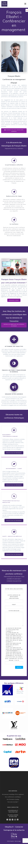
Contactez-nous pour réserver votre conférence (14, 130)
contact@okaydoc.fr (13, 810)
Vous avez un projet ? (12, 802)
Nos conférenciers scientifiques (13, 797)
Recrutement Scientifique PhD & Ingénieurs (13, 794)
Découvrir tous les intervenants (14, 452)
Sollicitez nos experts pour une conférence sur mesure (14, 325)
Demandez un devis (14, 300)
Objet (14, 604)
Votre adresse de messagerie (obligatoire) (14, 596)
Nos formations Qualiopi (13, 799)
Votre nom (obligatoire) (14, 588)
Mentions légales (18, 841)
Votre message (14, 610)
